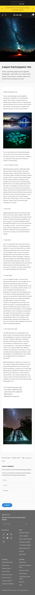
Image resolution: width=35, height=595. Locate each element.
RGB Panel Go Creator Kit (11, 396)
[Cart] (32, 15)
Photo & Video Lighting (25, 539)
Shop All (21, 551)
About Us (21, 582)
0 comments (27, 458)
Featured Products (24, 533)
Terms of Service (17, 475)
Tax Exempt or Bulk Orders (24, 578)
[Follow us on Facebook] (4, 534)
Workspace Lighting (24, 542)
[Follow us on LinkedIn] (4, 541)
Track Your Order (24, 570)
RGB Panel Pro (8, 394)
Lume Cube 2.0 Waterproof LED (13, 389)
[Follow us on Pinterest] (4, 538)
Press (20, 585)
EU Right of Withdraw (8, 584)
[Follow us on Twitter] (7, 534)
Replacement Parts (24, 548)
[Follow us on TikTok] (11, 538)
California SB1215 (7, 581)
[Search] (6, 15)
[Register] (26, 524)
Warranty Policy (6, 568)
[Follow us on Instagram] (11, 534)
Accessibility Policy (7, 562)
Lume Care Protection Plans (25, 566)
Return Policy (5, 565)
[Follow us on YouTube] (7, 538)
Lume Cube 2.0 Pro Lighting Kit (13, 392)
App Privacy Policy (7, 574)
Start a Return (23, 573)
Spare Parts (22, 554)
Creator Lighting (23, 536)
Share (3, 461)
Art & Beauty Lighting (25, 545)
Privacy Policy (6, 475)
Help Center (22, 562)
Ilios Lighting (14, 4)
